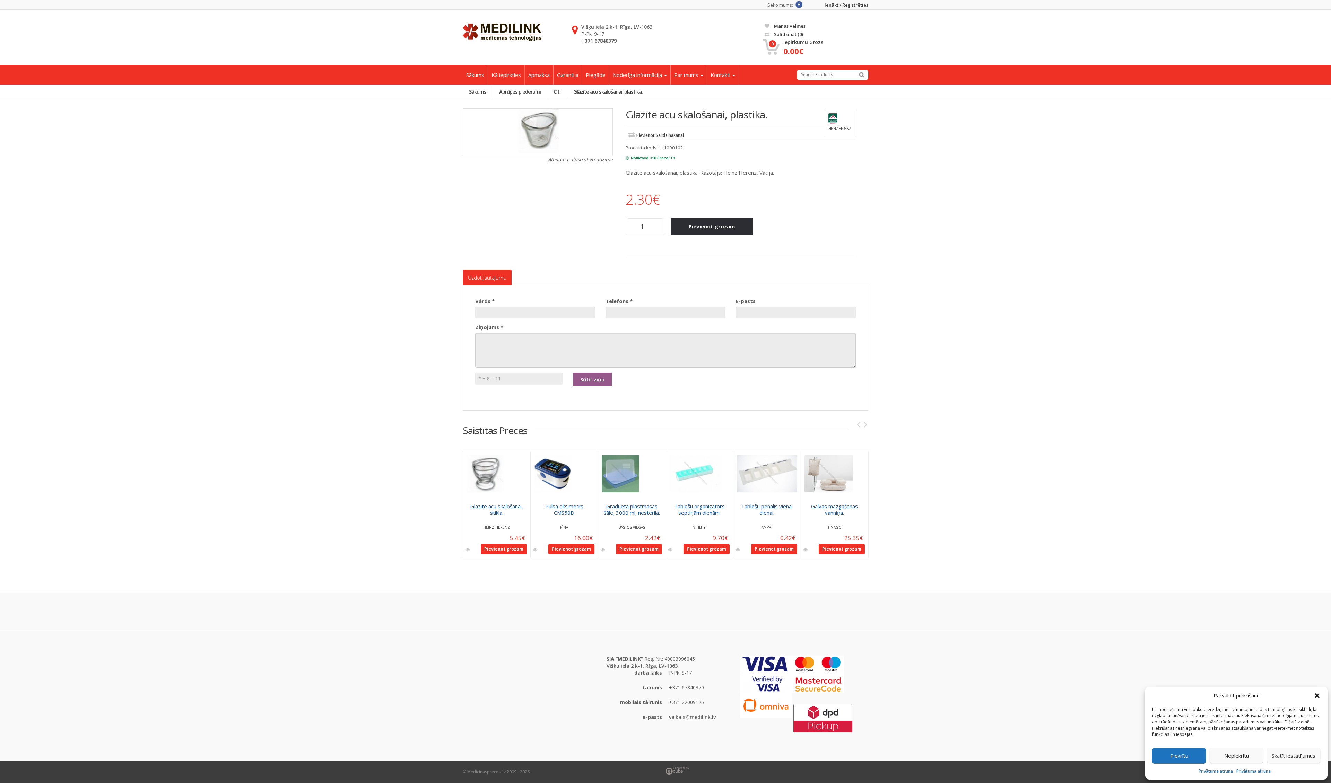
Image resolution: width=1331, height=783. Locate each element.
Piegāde (596, 74)
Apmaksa (539, 74)
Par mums (687, 74)
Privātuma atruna (1216, 771)
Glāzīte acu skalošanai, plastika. (608, 91)
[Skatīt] (468, 550)
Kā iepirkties (506, 74)
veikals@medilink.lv (692, 717)
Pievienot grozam (712, 226)
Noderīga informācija (638, 74)
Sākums (475, 74)
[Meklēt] (861, 75)
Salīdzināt (788, 34)
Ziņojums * (489, 327)
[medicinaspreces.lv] (502, 32)
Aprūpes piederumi (520, 91)
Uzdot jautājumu (487, 277)
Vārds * (485, 301)
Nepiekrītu (1236, 755)
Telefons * (619, 301)
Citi (557, 91)
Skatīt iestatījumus (1293, 755)
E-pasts (746, 301)
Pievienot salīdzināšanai (660, 135)
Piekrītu (1179, 755)
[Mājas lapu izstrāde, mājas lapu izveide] (767, 771)
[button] (1317, 695)
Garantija (567, 74)
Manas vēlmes (789, 26)
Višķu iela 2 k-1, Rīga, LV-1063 (616, 27)
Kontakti (721, 74)
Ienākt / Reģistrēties (846, 5)
